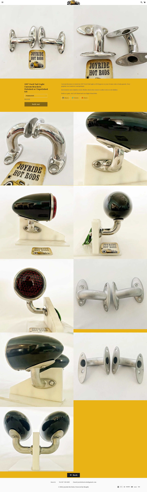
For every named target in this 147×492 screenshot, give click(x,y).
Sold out (36, 104)
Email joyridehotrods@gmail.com (84, 482)
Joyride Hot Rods (69, 487)
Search (53, 482)
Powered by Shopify (82, 487)
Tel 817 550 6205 (64, 482)
